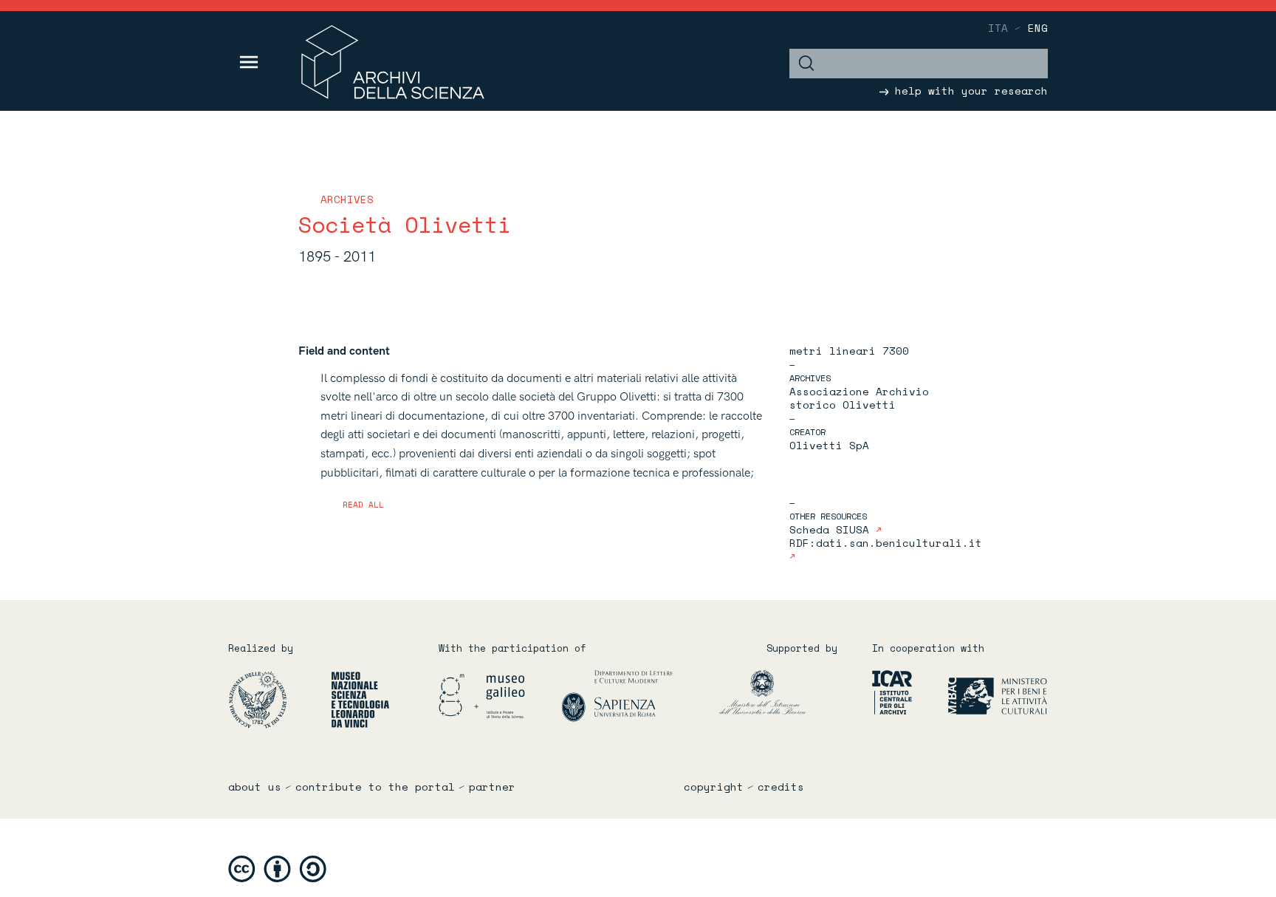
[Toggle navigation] (249, 62)
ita (998, 27)
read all (363, 505)
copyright (714, 787)
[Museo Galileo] (498, 695)
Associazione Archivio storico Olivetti (859, 397)
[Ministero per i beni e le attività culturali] (981, 691)
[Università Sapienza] (617, 695)
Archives (347, 199)
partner (492, 787)
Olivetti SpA (829, 445)
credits (781, 787)
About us (254, 787)
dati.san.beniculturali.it (899, 542)
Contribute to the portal (375, 787)
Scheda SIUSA (832, 529)
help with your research (968, 90)
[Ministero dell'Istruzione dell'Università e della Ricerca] (784, 691)
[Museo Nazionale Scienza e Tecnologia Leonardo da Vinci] (360, 699)
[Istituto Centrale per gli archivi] (886, 691)
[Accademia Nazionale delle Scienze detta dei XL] (278, 699)
